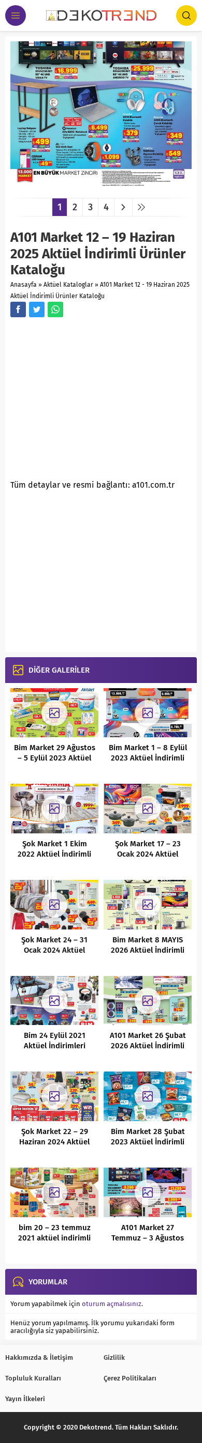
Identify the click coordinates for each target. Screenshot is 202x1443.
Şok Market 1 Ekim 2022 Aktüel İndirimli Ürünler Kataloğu (54, 854)
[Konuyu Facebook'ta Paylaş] (18, 309)
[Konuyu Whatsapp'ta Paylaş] (55, 309)
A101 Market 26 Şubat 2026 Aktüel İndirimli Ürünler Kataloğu (148, 1046)
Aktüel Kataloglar (68, 284)
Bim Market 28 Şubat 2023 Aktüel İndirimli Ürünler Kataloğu (148, 1142)
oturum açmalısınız (111, 1304)
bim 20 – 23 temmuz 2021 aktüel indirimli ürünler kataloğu (54, 1238)
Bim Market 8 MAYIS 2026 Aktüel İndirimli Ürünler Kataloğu (147, 950)
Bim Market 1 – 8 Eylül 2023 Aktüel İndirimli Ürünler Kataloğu (148, 758)
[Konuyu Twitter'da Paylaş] (37, 309)
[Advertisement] (97, 401)
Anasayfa (23, 284)
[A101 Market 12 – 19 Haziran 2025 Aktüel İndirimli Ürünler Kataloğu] (101, 186)
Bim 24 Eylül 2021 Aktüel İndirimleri (54, 1040)
